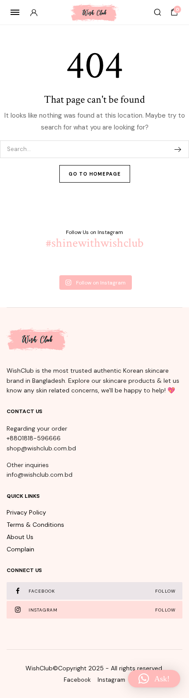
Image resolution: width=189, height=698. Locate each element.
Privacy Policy (26, 512)
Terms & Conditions (35, 525)
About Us (20, 537)
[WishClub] (94, 12)
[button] (154, 678)
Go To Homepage (95, 174)
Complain (20, 549)
